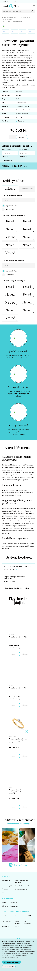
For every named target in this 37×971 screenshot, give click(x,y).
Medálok (4, 893)
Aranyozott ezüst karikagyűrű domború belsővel (16, 792)
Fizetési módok (6, 921)
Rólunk (4, 902)
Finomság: (5, 117)
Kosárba (21, 137)
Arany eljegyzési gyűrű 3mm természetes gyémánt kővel (18, 741)
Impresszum (14, 906)
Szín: (3, 110)
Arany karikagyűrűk (21, 889)
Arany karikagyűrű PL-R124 (18, 688)
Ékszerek (5, 889)
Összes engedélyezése (11, 962)
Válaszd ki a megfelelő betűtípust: (14, 215)
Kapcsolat (13, 902)
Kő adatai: (5, 106)
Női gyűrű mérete (6, 149)
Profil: (4, 113)
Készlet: (5, 121)
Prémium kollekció (7, 19)
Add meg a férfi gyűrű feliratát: (13, 260)
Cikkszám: (5, 91)
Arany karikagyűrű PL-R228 (18, 637)
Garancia (17, 927)
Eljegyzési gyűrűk (7, 886)
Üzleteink (5, 906)
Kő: (3, 102)
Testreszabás (9, 966)
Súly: (3, 99)
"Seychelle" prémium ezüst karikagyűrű (12, 21)
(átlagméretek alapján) (15, 647)
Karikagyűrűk (12, 17)
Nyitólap (4, 17)
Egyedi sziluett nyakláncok (23, 886)
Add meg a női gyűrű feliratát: (13, 195)
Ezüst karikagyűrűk (23, 17)
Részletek (25, 654)
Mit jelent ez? (8, 160)
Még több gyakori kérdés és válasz (17, 588)
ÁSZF (16, 916)
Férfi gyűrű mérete (24, 149)
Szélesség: (6, 95)
